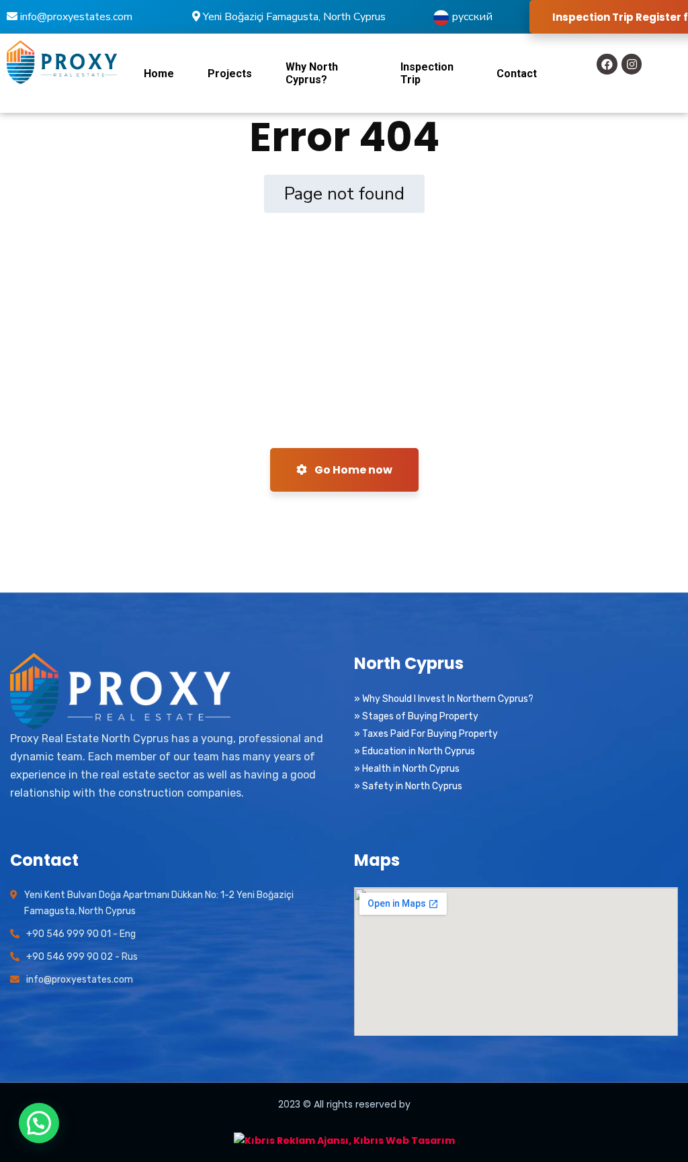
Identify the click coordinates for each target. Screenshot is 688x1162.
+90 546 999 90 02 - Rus (82, 957)
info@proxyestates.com (74, 16)
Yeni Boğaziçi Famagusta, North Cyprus (293, 16)
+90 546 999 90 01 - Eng (81, 934)
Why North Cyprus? (312, 73)
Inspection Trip (427, 73)
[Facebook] (607, 64)
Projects (230, 73)
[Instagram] (631, 64)
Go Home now (352, 470)
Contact (517, 73)
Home (159, 73)
